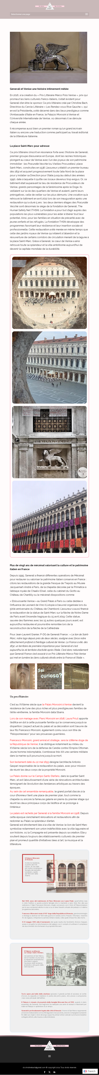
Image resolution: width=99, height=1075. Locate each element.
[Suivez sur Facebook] (45, 1072)
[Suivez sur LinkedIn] (54, 1072)
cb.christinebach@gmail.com (34, 1067)
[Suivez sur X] (49, 1072)
